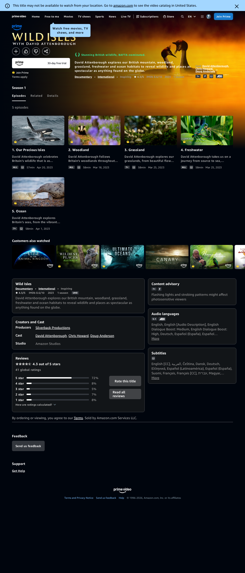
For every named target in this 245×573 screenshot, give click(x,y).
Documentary (83, 76)
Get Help (18, 471)
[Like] (26, 51)
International (106, 76)
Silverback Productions (53, 328)
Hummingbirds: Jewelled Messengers (211, 257)
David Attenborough (215, 66)
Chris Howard (204, 68)
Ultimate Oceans (122, 257)
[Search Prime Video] (182, 16)
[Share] (46, 51)
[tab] (19, 95)
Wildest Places (77, 257)
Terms (78, 418)
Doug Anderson (205, 71)
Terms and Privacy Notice (78, 497)
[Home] (19, 16)
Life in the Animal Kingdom (33, 257)
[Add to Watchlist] (16, 51)
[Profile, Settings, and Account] (209, 16)
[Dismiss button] (236, 6)
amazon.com (123, 5)
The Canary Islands (167, 257)
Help (121, 497)
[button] (36, 404)
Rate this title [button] (125, 381)
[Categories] (202, 16)
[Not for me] (36, 51)
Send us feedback (106, 497)
